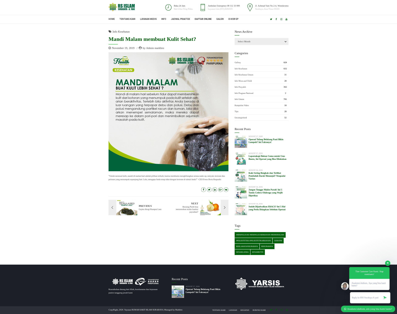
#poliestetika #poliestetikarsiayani (253, 241)
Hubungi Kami (259, 310)
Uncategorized (241, 117)
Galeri (220, 19)
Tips (236, 111)
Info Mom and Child (243, 81)
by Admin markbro (153, 48)
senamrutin (257, 252)
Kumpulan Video (242, 105)
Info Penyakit (240, 87)
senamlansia (242, 252)
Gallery (238, 62)
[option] (169, 111)
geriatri (278, 241)
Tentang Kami (127, 19)
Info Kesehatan (121, 31)
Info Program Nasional (244, 93)
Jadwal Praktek (180, 19)
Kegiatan (245, 310)
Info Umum (239, 99)
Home (112, 19)
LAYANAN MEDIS (148, 19)
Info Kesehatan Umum (244, 75)
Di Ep (233, 19)
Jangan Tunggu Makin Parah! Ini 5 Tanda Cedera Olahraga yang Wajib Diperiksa (266, 193)
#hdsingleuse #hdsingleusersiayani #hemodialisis (260, 235)
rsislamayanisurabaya (247, 246)
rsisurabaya (267, 246)
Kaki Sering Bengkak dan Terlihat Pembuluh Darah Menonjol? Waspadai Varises (267, 176)
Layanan (233, 310)
